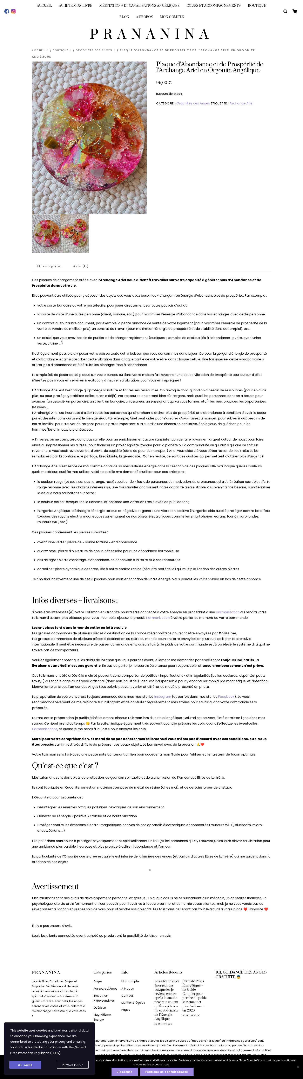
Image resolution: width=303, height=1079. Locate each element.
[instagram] (13, 11)
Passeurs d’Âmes (105, 989)
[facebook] (6, 11)
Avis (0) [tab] (80, 266)
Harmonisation (228, 612)
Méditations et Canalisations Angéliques (139, 6)
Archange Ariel (241, 103)
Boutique (257, 6)
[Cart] (295, 11)
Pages (125, 1010)
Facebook (226, 696)
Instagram (162, 696)
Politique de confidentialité (166, 1071)
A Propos (144, 17)
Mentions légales (133, 1003)
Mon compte (172, 17)
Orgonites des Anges (94, 50)
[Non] (298, 1067)
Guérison (100, 1008)
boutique (60, 50)
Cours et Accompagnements (214, 6)
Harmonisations (44, 729)
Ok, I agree (25, 1065)
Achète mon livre (75, 6)
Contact (127, 996)
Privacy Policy (72, 1065)
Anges (98, 981)
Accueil (44, 6)
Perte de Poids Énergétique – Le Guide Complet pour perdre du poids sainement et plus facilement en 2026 (194, 995)
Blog (124, 17)
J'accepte (124, 1071)
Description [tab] (49, 266)
